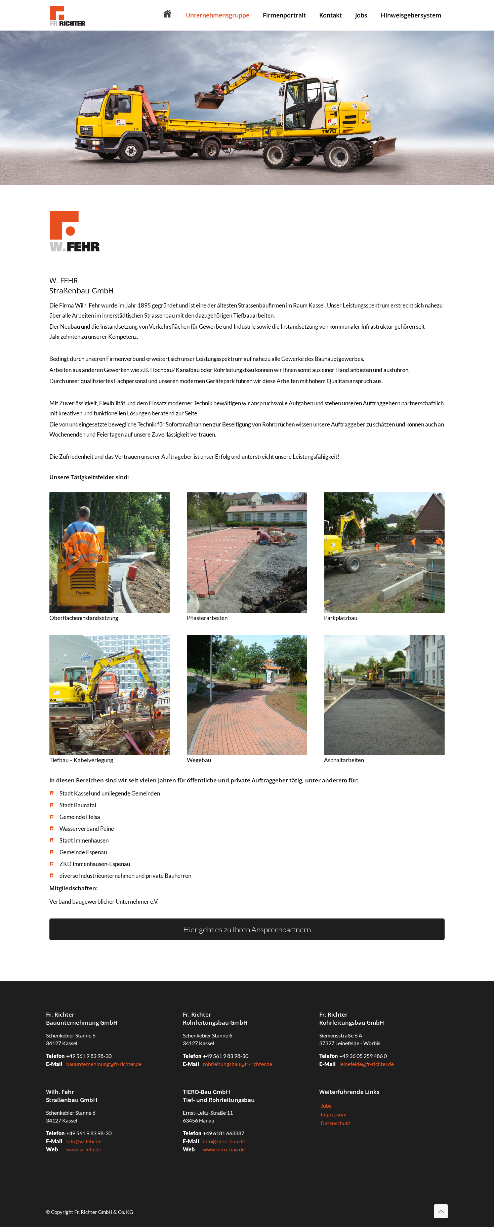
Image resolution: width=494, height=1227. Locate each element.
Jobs (326, 1105)
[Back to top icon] (441, 1211)
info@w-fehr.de (83, 1141)
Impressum (333, 1114)
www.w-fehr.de (83, 1149)
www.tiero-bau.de (224, 1149)
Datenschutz (335, 1123)
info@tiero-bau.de (224, 1141)
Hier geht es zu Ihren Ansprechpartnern (247, 929)
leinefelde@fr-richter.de (366, 1064)
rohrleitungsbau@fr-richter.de (237, 1064)
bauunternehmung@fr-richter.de (103, 1064)
